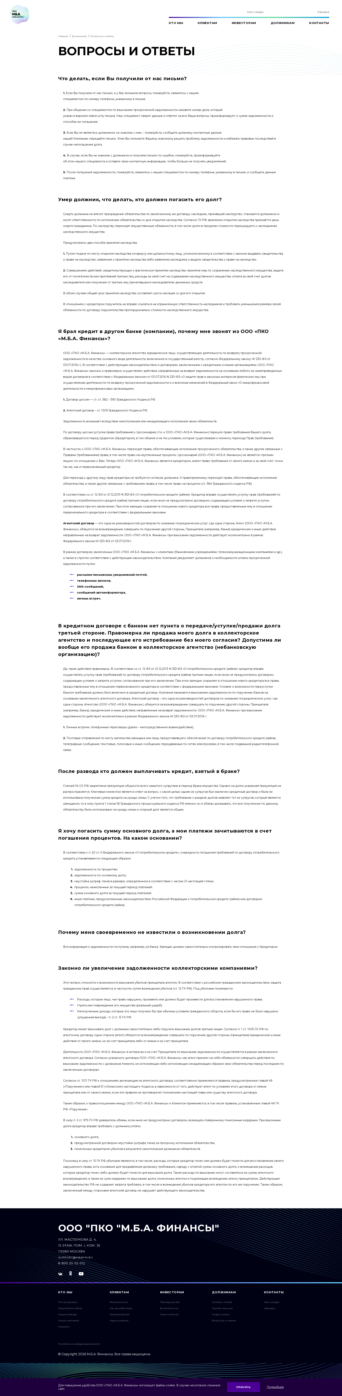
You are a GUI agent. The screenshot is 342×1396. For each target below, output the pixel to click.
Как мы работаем (121, 1308)
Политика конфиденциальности (79, 1343)
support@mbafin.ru (75, 1257)
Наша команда (67, 1314)
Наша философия (70, 1308)
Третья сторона (222, 1308)
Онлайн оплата (222, 1302)
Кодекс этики (220, 1314)
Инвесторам (244, 23)
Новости (63, 1326)
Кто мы (176, 23)
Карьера (323, 11)
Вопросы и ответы (224, 1320)
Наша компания (68, 1320)
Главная (63, 36)
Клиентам (207, 23)
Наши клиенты (119, 1320)
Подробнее (275, 1387)
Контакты (319, 23)
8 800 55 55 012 (71, 1263)
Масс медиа (255, 11)
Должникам (283, 23)
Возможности (119, 1302)
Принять (243, 1387)
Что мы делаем (67, 1302)
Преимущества (119, 1314)
